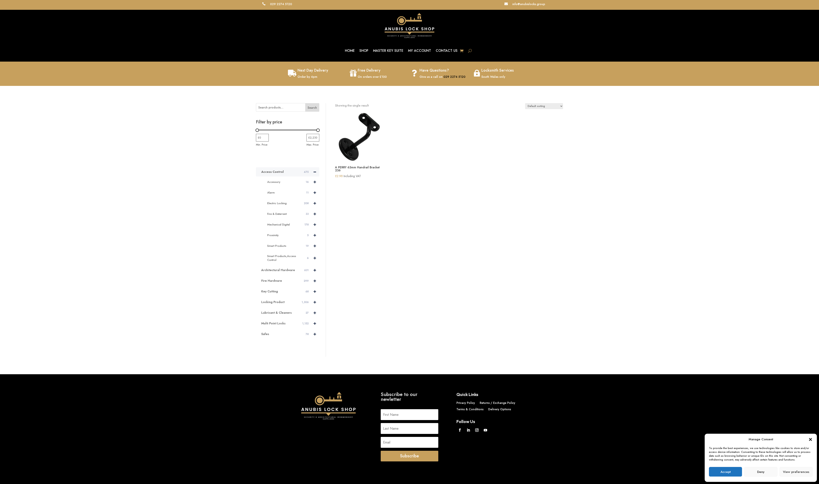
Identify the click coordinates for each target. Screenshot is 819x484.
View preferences (796, 472)
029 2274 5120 (454, 77)
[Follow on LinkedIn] (468, 430)
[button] (810, 439)
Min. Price (261, 145)
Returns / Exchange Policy (497, 403)
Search (312, 107)
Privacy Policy (465, 403)
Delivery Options (499, 409)
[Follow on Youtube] (485, 430)
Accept (725, 472)
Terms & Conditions (470, 409)
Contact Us (446, 50)
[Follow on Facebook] (459, 430)
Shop (363, 50)
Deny (760, 472)
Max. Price (312, 145)
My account (419, 50)
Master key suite (388, 50)
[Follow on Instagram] (476, 430)
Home (350, 50)
